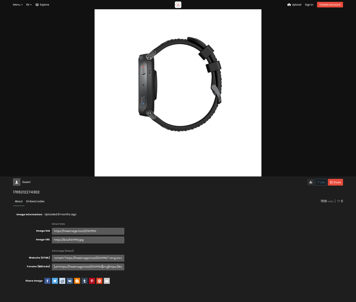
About (19, 201)
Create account (330, 5)
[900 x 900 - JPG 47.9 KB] (310, 182)
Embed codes (35, 201)
